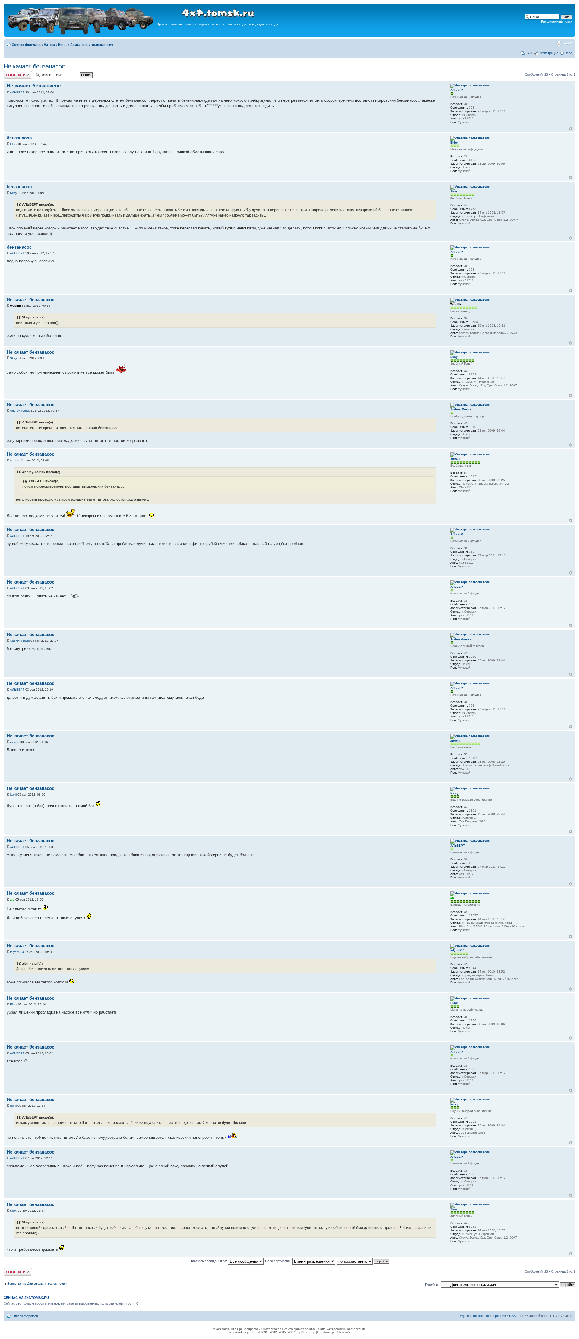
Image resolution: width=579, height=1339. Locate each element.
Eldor (13, 144)
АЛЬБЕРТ (17, 92)
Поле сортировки (278, 1261)
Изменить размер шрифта (568, 43)
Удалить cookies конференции (483, 1316)
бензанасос (19, 137)
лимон (14, 460)
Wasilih (15, 305)
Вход (568, 53)
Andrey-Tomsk (20, 410)
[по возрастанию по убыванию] (363, 1261)
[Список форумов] (81, 33)
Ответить (11, 73)
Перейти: (432, 1284)
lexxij (13, 794)
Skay (13, 193)
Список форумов (26, 44)
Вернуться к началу (570, 128)
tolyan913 (17, 952)
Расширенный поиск (556, 21)
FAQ (529, 53)
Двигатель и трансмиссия (91, 44)
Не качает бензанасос (34, 66)
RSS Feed (516, 1316)
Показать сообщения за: (209, 1261)
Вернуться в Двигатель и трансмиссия (37, 1283)
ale (12, 899)
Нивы (62, 44)
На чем (49, 44)
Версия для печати (558, 43)
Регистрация (548, 53)
